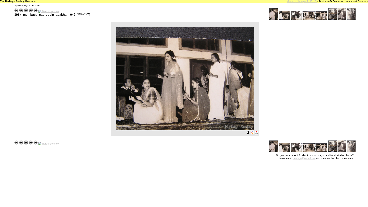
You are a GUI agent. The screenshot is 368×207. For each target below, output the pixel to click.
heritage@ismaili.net (304, 158)
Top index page (21, 5)
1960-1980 (35, 5)
